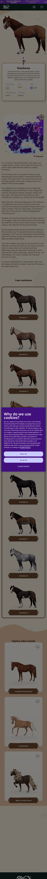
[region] (23, 439)
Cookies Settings (23, 466)
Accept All (23, 460)
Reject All (23, 454)
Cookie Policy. (25, 447)
